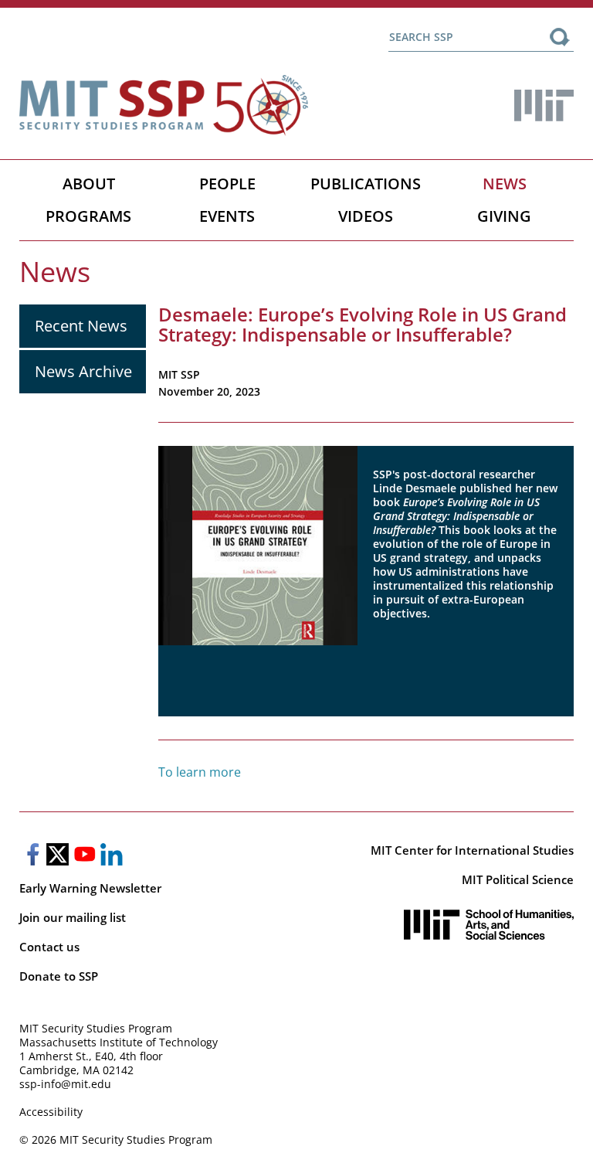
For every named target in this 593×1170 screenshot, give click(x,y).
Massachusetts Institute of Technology (118, 1042)
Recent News (81, 325)
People (227, 183)
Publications (365, 183)
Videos (365, 216)
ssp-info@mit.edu (65, 1083)
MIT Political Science (518, 879)
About (89, 183)
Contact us (49, 946)
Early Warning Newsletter (90, 888)
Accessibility (51, 1111)
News (505, 183)
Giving (504, 216)
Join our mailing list (72, 917)
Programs (88, 216)
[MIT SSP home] (163, 105)
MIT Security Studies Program (95, 1028)
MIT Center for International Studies (472, 850)
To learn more (199, 772)
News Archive (83, 371)
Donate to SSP (58, 976)
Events (227, 216)
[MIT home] (544, 105)
